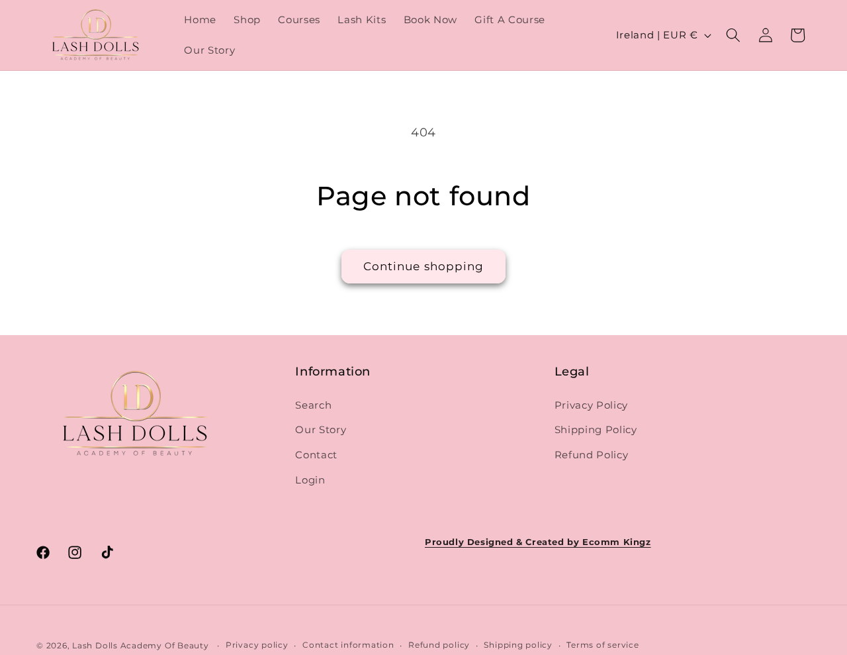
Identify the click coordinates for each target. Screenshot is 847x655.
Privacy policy (257, 645)
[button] (733, 35)
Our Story (320, 429)
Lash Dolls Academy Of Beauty (140, 645)
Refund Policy (592, 454)
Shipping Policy (596, 429)
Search (313, 405)
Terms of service (602, 645)
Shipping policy (518, 645)
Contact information (348, 645)
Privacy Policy (591, 405)
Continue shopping (423, 266)
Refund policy (439, 645)
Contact (316, 454)
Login (310, 479)
